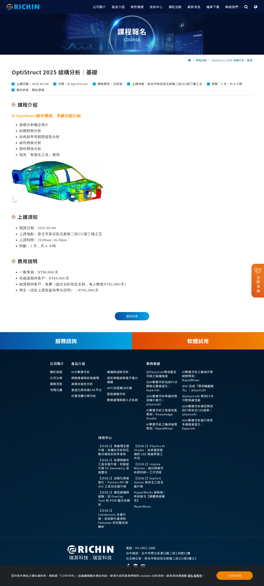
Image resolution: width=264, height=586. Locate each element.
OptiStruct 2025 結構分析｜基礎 (232, 60)
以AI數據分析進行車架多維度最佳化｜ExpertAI (197, 424)
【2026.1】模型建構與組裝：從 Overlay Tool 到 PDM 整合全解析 (114, 498)
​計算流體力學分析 (83, 396)
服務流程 (56, 384)
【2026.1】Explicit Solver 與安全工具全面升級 (149, 482)
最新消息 (194, 6)
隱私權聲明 (195, 575)
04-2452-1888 (140, 548)
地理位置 (56, 390)
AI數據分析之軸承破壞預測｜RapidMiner (161, 426)
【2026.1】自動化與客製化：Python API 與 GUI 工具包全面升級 (113, 482)
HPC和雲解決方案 (119, 388)
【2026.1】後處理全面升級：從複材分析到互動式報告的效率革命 (113, 450)
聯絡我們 (231, 6)
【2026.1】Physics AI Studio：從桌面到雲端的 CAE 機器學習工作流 (149, 452)
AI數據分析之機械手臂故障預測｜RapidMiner (197, 376)
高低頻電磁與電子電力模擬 (122, 380)
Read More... (143, 506)
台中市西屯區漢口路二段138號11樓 (158, 553)
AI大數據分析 (80, 372)
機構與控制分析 (118, 372)
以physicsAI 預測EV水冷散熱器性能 (198, 398)
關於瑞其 (56, 372)
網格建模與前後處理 (85, 378)
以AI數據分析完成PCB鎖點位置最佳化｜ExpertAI (161, 386)
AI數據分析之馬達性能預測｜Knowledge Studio (161, 414)
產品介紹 (118, 6)
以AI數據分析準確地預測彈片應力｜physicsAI (161, 400)
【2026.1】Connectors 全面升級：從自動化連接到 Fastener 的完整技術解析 (113, 518)
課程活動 (175, 6)
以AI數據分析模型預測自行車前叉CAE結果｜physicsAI (197, 410)
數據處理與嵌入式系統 (122, 400)
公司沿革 (56, 378)
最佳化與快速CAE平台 (86, 390)
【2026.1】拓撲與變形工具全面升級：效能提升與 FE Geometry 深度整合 (113, 466)
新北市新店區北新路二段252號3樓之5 (161, 558)
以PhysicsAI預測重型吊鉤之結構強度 (161, 374)
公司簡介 (99, 6)
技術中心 (156, 6)
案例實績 (137, 6)
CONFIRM (234, 575)
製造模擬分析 (116, 394)
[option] (132, 34)
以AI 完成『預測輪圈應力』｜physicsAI (198, 388)
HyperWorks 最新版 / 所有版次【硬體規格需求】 (149, 496)
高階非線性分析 (82, 384)
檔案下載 (213, 6)
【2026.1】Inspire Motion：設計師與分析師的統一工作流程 (149, 468)
